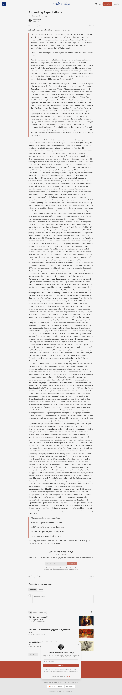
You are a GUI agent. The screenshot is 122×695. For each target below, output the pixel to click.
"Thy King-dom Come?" (38, 617)
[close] (78, 644)
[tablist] (36, 589)
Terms (65, 682)
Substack (52, 691)
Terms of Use (69, 670)
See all (32, 655)
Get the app (69, 687)
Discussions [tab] (42, 612)
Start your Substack (56, 687)
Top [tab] (31, 612)
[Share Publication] (100, 4)
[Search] (96, 4)
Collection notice (73, 682)
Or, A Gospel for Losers (35, 620)
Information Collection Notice (60, 671)
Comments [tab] (33, 589)
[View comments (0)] (34, 25)
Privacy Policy (74, 671)
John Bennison (37, 19)
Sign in (116, 4)
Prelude (30, 632)
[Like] (30, 25)
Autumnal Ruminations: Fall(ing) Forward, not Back (49, 630)
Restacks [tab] (40, 589)
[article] (61, 620)
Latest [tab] (35, 612)
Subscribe (107, 4)
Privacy (60, 682)
